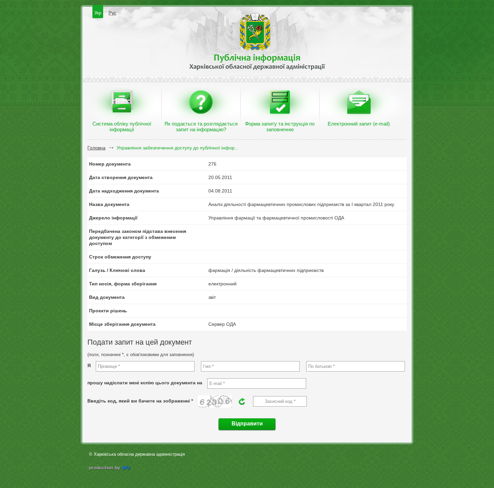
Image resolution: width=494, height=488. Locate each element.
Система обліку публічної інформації (121, 126)
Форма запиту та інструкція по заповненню (280, 126)
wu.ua (110, 468)
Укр (97, 12)
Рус (112, 12)
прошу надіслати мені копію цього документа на (144, 382)
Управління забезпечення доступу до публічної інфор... (178, 147)
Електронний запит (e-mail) (359, 124)
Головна (96, 147)
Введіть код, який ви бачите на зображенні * (140, 401)
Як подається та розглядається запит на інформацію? (201, 126)
